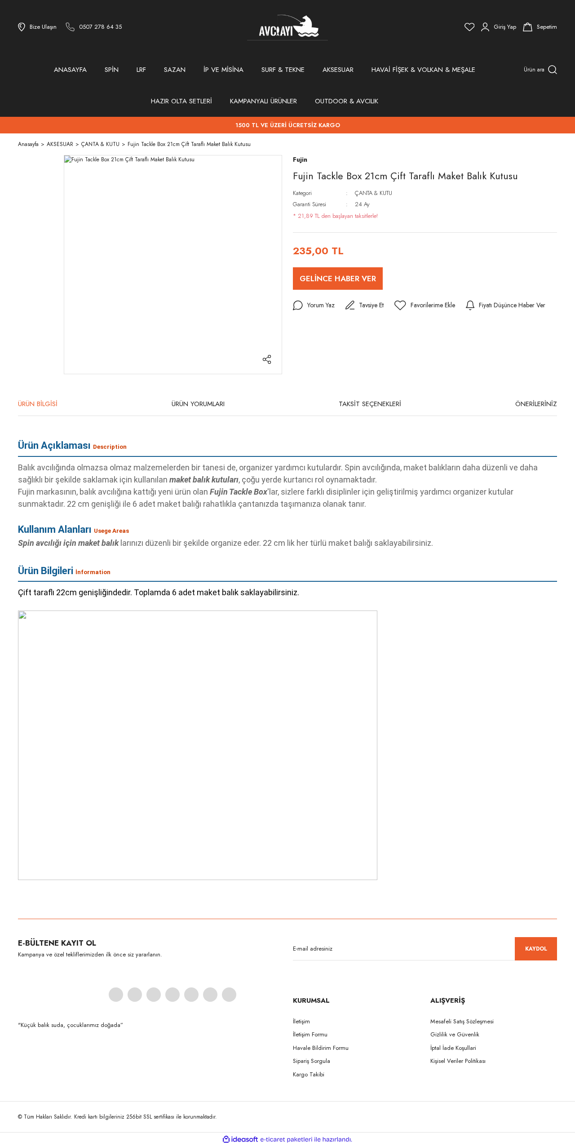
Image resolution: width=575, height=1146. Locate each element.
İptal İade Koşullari (453, 1048)
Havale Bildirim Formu (321, 1048)
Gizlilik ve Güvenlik (454, 1034)
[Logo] (287, 26)
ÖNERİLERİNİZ (536, 404)
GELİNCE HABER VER (338, 278)
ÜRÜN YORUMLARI (198, 404)
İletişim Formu (310, 1034)
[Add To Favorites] (424, 305)
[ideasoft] (240, 1139)
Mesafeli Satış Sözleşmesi (462, 1021)
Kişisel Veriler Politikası (458, 1061)
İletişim (301, 1021)
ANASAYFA (70, 70)
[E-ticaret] (286, 1139)
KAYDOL (536, 949)
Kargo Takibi (308, 1074)
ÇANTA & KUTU (373, 193)
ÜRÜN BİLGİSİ (38, 404)
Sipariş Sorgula (311, 1061)
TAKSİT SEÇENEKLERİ (370, 404)
